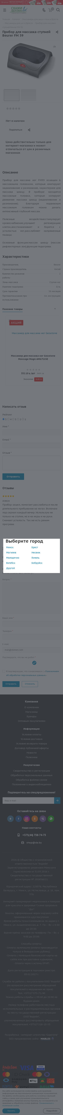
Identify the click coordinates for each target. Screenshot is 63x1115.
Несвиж (36, 552)
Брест (35, 547)
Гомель (35, 557)
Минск (9, 547)
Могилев (11, 552)
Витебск (10, 562)
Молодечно (12, 557)
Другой (10, 568)
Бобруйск (37, 562)
